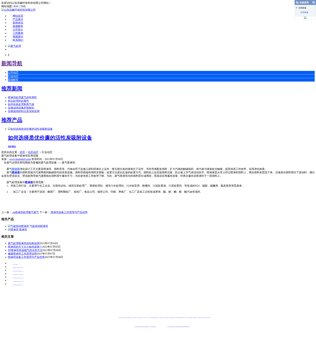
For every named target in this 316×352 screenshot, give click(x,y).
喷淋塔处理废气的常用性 (22, 97)
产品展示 (18, 19)
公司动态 (13, 72)
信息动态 (33, 152)
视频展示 (18, 36)
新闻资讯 (18, 22)
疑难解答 (18, 26)
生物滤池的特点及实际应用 (24, 111)
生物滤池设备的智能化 (21, 107)
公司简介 (18, 29)
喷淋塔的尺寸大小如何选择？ (25, 246)
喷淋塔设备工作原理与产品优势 (69, 212)
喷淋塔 (16, 172)
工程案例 (18, 33)
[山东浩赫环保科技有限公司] (18, 9)
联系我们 (18, 40)
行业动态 (13, 76)
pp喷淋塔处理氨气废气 (25, 212)
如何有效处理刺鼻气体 (21, 104)
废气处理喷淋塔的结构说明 (24, 243)
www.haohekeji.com (20, 159)
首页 (22, 152)
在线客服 (304, 12)
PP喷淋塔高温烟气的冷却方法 (25, 250)
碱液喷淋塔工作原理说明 (22, 253)
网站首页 (18, 15)
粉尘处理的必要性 (18, 100)
